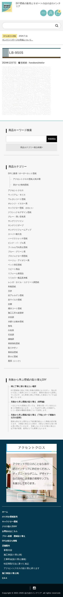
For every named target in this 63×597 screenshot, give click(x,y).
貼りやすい (13, 348)
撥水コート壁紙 (15, 308)
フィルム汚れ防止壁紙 (17, 247)
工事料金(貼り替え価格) (15, 559)
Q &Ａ (4, 578)
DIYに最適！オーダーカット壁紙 (22, 173)
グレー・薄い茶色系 (17, 217)
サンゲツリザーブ (16, 225)
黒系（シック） (15, 361)
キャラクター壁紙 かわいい (20, 208)
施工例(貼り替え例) (13, 554)
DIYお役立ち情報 (9, 541)
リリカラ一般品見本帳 (17, 278)
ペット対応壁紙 (15, 265)
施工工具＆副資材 (16, 313)
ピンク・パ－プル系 (17, 243)
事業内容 (8, 550)
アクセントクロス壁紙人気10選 (27, 179)
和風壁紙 (12, 286)
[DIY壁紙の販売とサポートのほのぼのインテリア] (7, 9)
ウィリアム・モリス (17, 195)
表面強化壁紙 (14, 343)
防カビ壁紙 (13, 356)
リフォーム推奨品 (16, 273)
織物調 (11, 339)
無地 (10, 326)
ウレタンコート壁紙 (17, 199)
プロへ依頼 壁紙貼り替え (13, 536)
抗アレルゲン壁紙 (16, 295)
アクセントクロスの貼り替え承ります (21, 568)
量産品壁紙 (13, 352)
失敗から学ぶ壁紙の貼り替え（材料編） (28, 402)
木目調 (11, 317)
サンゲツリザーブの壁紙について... (17, 40)
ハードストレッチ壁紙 (17, 238)
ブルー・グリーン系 (17, 251)
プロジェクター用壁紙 (17, 256)
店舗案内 (6, 546)
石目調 (11, 335)
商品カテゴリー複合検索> (31, 147)
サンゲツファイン (16, 221)
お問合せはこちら (10, 531)
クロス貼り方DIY (9, 526)
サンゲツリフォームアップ (19, 230)
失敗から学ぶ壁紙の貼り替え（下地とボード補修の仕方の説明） (33, 416)
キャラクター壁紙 (10, 521)
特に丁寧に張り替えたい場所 (23, 386)
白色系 (11, 330)
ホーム (5, 512)
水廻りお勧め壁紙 (16, 321)
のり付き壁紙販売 (10, 517)
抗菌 (10, 304)
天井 (10, 291)
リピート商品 (14, 269)
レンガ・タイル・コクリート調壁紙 (23, 282)
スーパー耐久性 (15, 234)
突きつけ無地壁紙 (21, 185)
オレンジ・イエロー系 (17, 203)
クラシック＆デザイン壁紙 (19, 212)
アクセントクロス (16, 190)
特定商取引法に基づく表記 (16, 564)
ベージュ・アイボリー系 (18, 260)
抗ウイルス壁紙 (15, 300)
